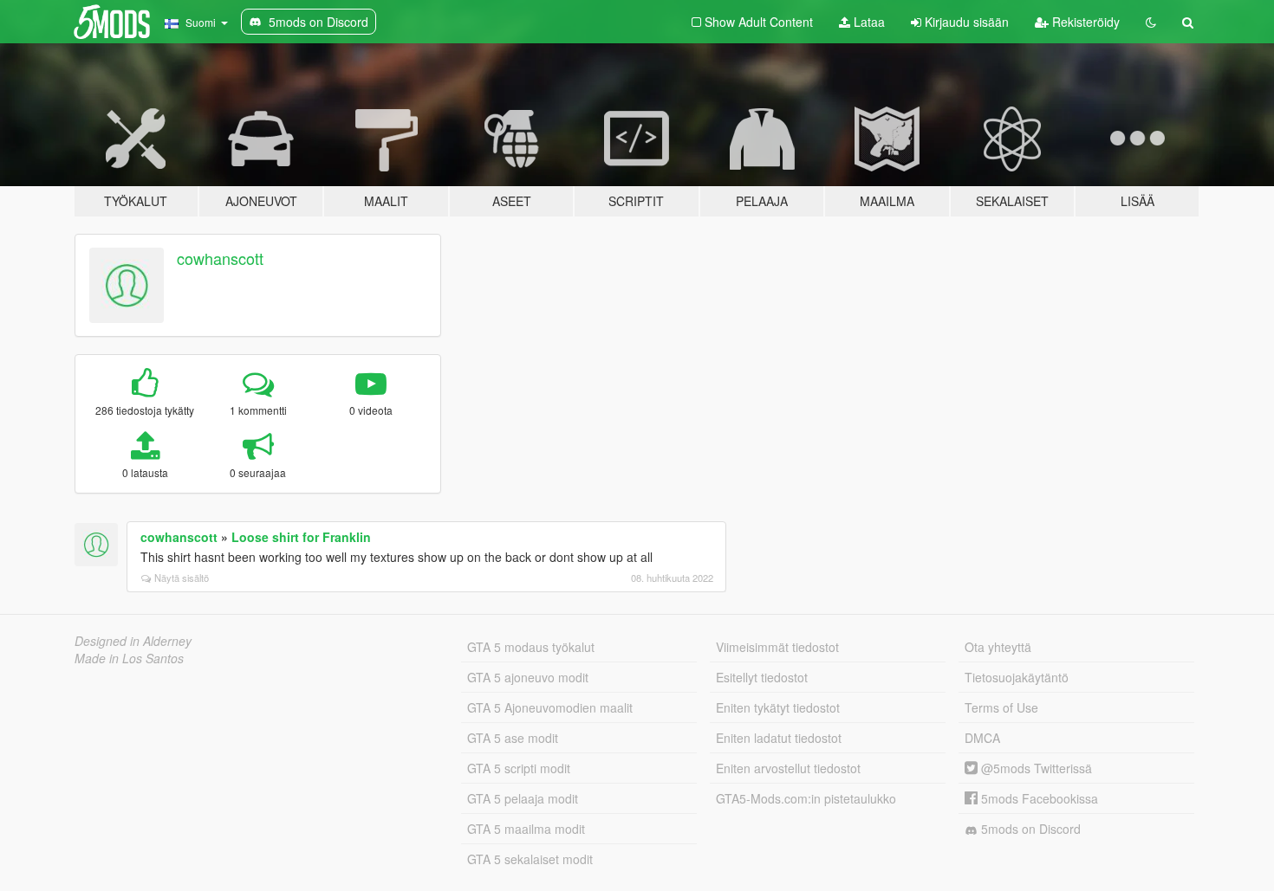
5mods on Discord (1029, 828)
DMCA (982, 737)
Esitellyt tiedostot (762, 677)
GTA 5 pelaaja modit (522, 798)
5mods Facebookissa (1038, 798)
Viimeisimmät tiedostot (777, 646)
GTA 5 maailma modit (526, 828)
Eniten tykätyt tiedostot (778, 707)
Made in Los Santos (129, 658)
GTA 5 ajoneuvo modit (527, 677)
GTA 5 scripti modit (518, 768)
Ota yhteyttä (998, 646)
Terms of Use (1001, 707)
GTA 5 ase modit (512, 737)
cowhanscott (220, 258)
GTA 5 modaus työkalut (531, 646)
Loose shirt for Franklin (301, 537)
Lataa (867, 21)
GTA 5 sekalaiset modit (530, 859)
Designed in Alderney (133, 640)
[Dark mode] (1151, 21)
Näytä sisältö (181, 577)
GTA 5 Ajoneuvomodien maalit (550, 707)
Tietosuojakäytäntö (1017, 677)
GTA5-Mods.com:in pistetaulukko (806, 798)
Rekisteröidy (1084, 21)
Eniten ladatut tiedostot (779, 737)
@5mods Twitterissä (1035, 768)
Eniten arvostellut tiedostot (788, 768)
